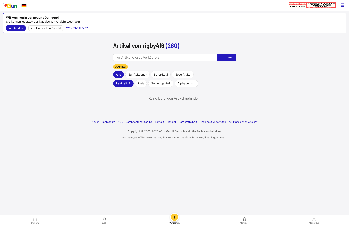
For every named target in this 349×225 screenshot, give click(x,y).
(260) (173, 45)
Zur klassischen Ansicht (46, 28)
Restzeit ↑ (123, 83)
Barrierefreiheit (188, 121)
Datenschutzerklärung (139, 121)
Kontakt (159, 121)
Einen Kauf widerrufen (212, 121)
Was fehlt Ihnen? (77, 28)
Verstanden (15, 28)
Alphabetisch (187, 83)
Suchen (226, 57)
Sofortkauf (161, 74)
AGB (120, 121)
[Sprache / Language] (24, 5)
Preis (141, 83)
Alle (118, 74)
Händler (171, 121)
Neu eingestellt (161, 83)
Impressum (108, 121)
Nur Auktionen (137, 74)
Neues (95, 121)
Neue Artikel (183, 74)
